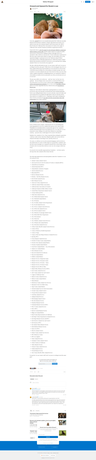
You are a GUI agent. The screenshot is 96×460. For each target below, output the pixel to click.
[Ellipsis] (65, 388)
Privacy (48, 452)
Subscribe (88, 1)
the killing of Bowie (60, 84)
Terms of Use (53, 439)
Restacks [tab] (36, 379)
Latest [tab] (34, 410)
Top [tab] (31, 410)
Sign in (93, 1)
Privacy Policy (56, 440)
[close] (57, 423)
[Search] (81, 2)
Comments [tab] (32, 379)
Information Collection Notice (47, 440)
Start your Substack (45, 455)
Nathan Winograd (35, 8)
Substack (43, 457)
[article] (48, 416)
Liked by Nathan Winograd (36, 389)
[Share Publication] (84, 2)
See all (32, 437)
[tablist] (34, 379)
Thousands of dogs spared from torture (39, 413)
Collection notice (55, 452)
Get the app (53, 455)
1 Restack (41, 368)
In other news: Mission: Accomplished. (36, 414)
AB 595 (36, 41)
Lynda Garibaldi (34, 397)
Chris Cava (34, 388)
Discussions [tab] (37, 410)
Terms (51, 452)
